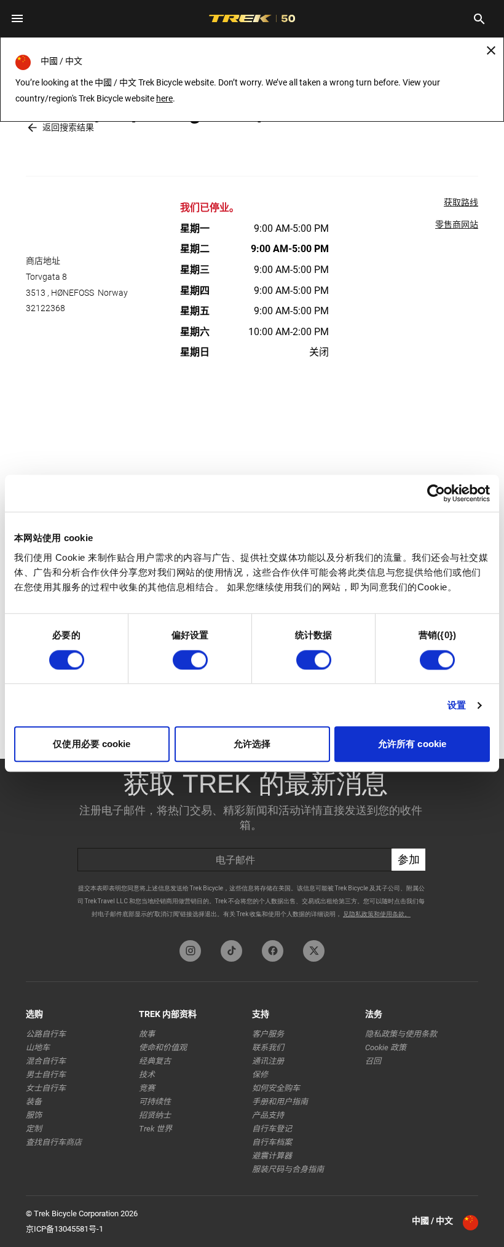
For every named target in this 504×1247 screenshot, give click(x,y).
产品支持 (268, 1115)
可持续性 (155, 1101)
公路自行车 (46, 1034)
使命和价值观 (163, 1047)
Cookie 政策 (385, 1047)
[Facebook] (272, 951)
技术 (147, 1074)
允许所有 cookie (412, 744)
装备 (34, 1101)
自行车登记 (272, 1128)
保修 (260, 1074)
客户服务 (268, 1034)
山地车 (38, 1047)
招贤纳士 (155, 1115)
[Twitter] (314, 951)
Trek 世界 (155, 1128)
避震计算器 (272, 1155)
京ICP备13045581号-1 (64, 1228)
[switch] (190, 660)
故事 (147, 1034)
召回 (373, 1061)
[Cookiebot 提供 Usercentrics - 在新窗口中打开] (436, 493)
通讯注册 (268, 1061)
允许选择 (252, 744)
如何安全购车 (276, 1088)
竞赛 (147, 1088)
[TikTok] (231, 951)
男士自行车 (46, 1074)
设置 (456, 705)
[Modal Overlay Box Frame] (252, 846)
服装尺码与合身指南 (288, 1169)
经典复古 (155, 1061)
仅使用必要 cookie (91, 744)
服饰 (34, 1115)
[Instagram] (190, 951)
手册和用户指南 (280, 1101)
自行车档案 (272, 1142)
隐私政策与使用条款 (401, 1034)
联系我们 (268, 1047)
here (164, 98)
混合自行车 (46, 1061)
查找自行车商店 (54, 1142)
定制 (34, 1128)
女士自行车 (46, 1088)
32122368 (45, 308)
